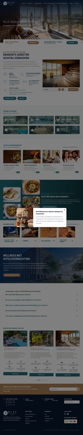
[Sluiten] (64, 210)
